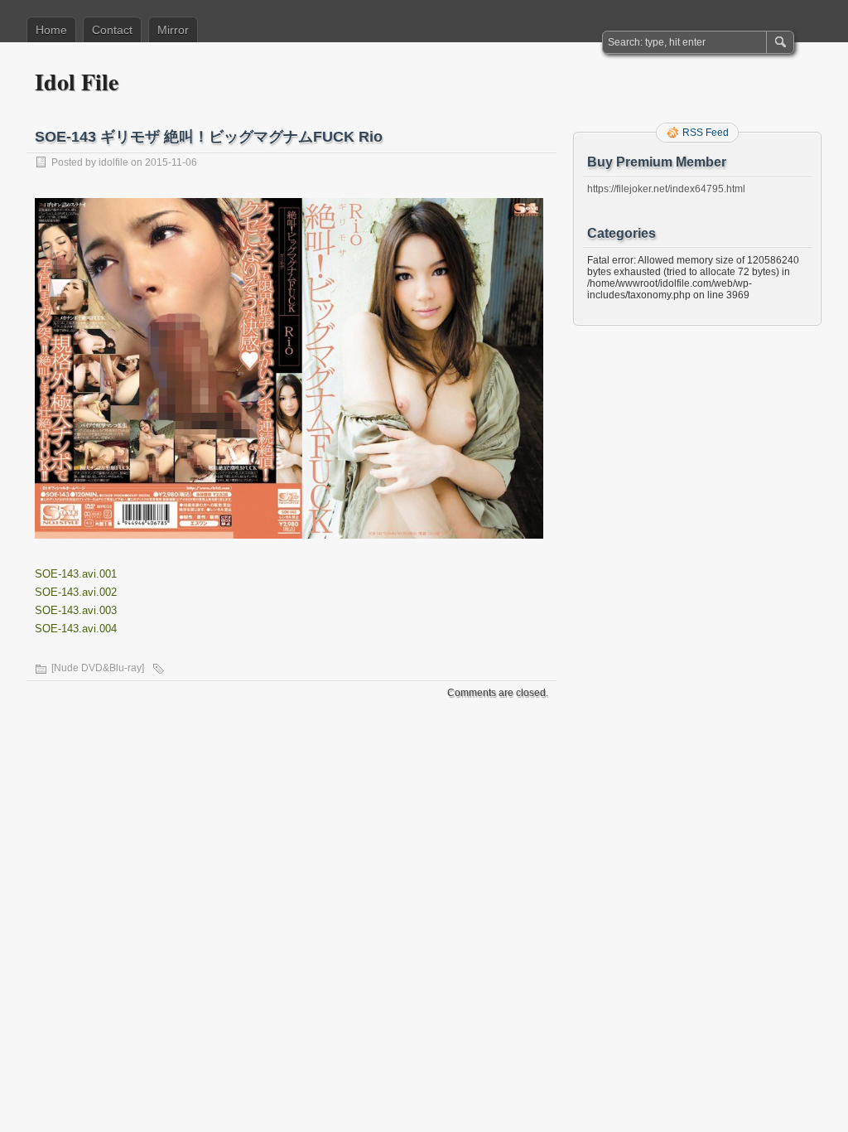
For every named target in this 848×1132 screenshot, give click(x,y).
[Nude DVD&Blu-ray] (97, 668)
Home (51, 29)
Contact (112, 29)
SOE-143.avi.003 (76, 610)
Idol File (76, 82)
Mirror (173, 29)
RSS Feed (705, 132)
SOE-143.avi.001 (76, 574)
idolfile (113, 162)
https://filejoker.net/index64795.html (666, 189)
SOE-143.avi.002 (76, 592)
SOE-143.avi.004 (76, 628)
